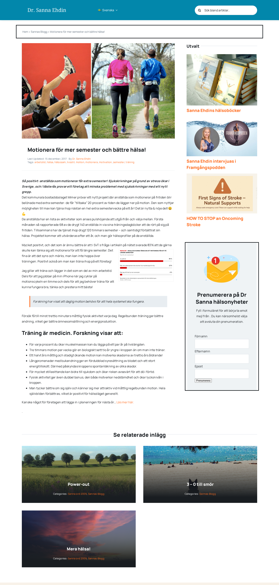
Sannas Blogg (39, 31)
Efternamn (202, 351)
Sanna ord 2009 (77, 493)
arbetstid (40, 162)
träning (130, 162)
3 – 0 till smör (200, 484)
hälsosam (60, 162)
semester (119, 162)
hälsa (50, 162)
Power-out (79, 484)
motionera (91, 162)
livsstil (71, 162)
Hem (25, 31)
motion (80, 162)
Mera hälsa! (79, 549)
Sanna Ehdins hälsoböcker (214, 110)
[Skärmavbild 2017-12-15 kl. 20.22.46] (98, 45)
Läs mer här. (125, 402)
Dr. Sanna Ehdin (81, 158)
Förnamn (201, 336)
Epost (199, 366)
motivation (105, 162)
